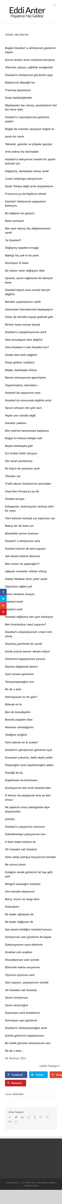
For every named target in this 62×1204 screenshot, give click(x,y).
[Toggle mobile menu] (55, 5)
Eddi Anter (18, 1094)
